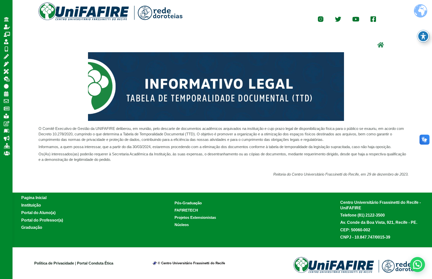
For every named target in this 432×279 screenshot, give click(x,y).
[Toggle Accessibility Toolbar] (423, 36)
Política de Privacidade (54, 263)
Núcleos (181, 225)
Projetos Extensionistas (195, 217)
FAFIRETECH (186, 210)
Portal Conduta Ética (95, 263)
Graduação (31, 227)
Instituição (31, 205)
